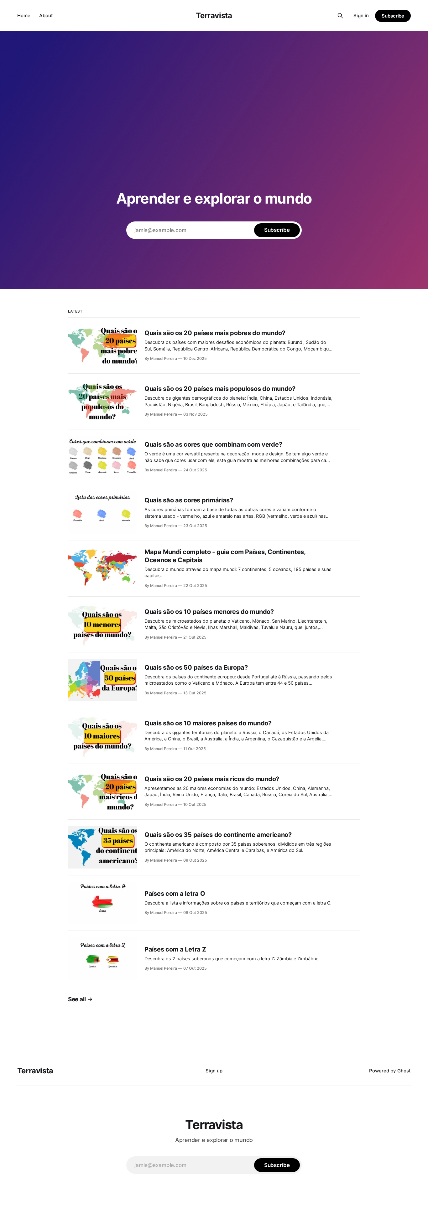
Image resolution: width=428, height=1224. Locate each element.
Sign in (361, 15)
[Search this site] (340, 16)
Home (23, 15)
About (46, 15)
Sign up (214, 1071)
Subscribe (393, 16)
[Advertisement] (214, 128)
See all (77, 999)
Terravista (214, 15)
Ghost (404, 1071)
